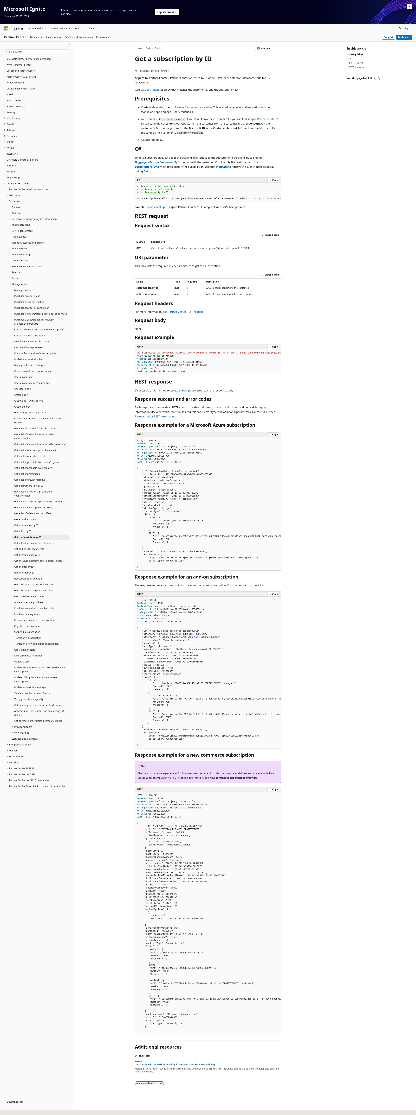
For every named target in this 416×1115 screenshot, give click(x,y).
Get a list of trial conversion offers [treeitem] (32, 513)
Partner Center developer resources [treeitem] (28, 189)
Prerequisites (355, 54)
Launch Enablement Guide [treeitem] (20, 88)
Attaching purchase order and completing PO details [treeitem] (39, 713)
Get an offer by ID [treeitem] (24, 566)
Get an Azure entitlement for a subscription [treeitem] (38, 560)
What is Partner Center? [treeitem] (19, 64)
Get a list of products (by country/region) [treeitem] (36, 462)
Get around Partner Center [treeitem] (21, 70)
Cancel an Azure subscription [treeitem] (30, 335)
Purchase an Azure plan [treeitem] (27, 295)
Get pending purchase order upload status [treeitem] (37, 705)
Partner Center (154, 48)
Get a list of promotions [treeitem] (27, 473)
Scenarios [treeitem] (17, 207)
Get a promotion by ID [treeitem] (26, 525)
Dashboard (404, 37)
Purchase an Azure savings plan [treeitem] (31, 307)
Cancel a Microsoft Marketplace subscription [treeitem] (38, 329)
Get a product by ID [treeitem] (25, 519)
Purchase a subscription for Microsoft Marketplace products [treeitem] (34, 321)
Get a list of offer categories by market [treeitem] (35, 450)
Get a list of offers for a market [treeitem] (31, 456)
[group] (208, 192)
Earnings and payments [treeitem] (25, 738)
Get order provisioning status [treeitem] (30, 412)
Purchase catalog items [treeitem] (27, 614)
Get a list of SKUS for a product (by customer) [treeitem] (38, 501)
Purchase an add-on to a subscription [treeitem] (34, 608)
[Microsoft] (6, 28)
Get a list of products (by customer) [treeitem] (33, 467)
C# (349, 58)
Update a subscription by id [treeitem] (29, 359)
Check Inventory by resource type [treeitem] (32, 382)
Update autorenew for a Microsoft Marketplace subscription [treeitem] (39, 669)
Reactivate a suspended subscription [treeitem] (34, 620)
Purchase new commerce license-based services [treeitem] (40, 313)
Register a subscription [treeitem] (27, 626)
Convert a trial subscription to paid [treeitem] (33, 371)
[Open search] (400, 28)
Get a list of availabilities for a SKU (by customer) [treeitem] (40, 444)
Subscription (151, 89)
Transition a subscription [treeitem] (27, 637)
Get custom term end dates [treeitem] (29, 596)
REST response (356, 67)
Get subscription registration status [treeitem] (33, 590)
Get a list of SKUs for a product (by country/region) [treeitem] (33, 493)
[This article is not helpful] (379, 78)
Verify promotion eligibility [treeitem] (28, 699)
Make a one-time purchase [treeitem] (28, 602)
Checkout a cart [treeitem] (22, 388)
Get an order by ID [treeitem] (24, 572)
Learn (139, 48)
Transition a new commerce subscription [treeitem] (36, 643)
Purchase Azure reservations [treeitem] (30, 301)
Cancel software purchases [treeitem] (29, 347)
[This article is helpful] (375, 78)
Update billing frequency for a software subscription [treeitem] (35, 679)
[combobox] (36, 52)
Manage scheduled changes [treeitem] (29, 365)
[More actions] (278, 48)
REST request (355, 62)
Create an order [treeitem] (23, 406)
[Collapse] (69, 45)
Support (388, 37)
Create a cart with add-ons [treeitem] (28, 400)
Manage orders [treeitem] (22, 290)
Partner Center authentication (193, 107)
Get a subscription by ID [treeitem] (27, 537)
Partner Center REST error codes (155, 416)
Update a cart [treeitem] (21, 661)
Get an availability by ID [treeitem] (27, 554)
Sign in (408, 28)
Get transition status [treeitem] (25, 649)
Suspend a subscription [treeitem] (27, 631)
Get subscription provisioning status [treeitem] (34, 584)
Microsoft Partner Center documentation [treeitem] (28, 58)
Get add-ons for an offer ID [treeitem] (29, 548)
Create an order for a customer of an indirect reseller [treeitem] (38, 420)
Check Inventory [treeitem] (23, 376)
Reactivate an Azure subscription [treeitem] (32, 341)
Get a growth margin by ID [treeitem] (28, 485)
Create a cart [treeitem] (21, 394)
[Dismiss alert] (409, 6)
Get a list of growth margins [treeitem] (29, 479)
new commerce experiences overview (233, 778)
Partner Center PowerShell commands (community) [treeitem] (37, 786)
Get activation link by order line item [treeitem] (34, 543)
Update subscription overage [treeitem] (30, 687)
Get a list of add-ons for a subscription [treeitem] (35, 428)
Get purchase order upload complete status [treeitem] (38, 720)
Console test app (156, 207)
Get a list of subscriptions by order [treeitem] (33, 507)
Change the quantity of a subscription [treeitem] (35, 353)
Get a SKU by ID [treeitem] (22, 531)
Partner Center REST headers (186, 312)
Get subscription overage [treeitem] (28, 578)
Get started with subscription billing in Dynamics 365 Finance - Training (175, 1064)
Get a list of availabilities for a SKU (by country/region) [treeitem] (35, 436)
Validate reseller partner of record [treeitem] (33, 693)
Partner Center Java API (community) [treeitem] (29, 780)
